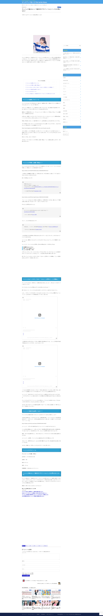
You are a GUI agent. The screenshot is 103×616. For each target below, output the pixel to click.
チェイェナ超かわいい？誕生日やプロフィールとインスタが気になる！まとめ (40, 93)
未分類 (64, 105)
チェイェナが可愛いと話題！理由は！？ (33, 85)
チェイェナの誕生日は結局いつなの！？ (33, 89)
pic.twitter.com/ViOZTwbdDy (29, 211)
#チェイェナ (42, 186)
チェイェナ (36, 545)
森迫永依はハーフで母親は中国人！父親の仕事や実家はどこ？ (71, 58)
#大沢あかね (40, 226)
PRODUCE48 (65, 80)
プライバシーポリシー (31, 614)
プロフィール (42, 545)
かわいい (28, 545)
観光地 (64, 119)
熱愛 (64, 108)
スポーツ (64, 94)
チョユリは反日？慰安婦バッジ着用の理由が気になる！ (32, 491)
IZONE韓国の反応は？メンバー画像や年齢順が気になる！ (33, 496)
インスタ (32, 545)
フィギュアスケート (66, 99)
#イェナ (57, 186)
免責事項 (38, 614)
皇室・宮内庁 (65, 113)
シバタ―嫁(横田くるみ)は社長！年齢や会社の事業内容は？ (71, 69)
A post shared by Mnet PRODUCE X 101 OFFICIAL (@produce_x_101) (39, 337)
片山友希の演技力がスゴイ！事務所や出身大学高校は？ (71, 54)
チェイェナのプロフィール (31, 91)
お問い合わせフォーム (50, 614)
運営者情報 (43, 614)
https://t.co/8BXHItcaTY (53, 226)
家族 (64, 102)
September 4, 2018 (37, 190)
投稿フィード (65, 131)
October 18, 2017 (38, 229)
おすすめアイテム (66, 83)
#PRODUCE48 (37, 186)
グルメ (64, 88)
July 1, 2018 (34, 214)
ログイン (64, 129)
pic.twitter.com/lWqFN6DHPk (29, 188)
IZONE (24, 545)
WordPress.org (65, 134)
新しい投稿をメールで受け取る (28, 574)
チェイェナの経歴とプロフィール (32, 83)
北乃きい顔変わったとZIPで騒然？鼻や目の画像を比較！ (71, 61)
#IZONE (50, 186)
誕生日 (46, 545)
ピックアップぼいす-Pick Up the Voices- (34, 2)
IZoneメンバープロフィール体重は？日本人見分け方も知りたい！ (34, 493)
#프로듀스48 (47, 186)
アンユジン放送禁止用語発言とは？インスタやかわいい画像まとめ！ (35, 494)
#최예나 (54, 186)
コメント (24, 552)
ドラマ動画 (65, 97)
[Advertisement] (41, 24)
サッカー (64, 91)
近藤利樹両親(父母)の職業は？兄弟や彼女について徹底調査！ (71, 65)
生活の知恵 (65, 110)
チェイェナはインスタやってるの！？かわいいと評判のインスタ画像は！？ (40, 87)
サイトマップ (24, 614)
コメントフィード (66, 133)
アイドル (64, 86)
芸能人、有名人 (65, 116)
